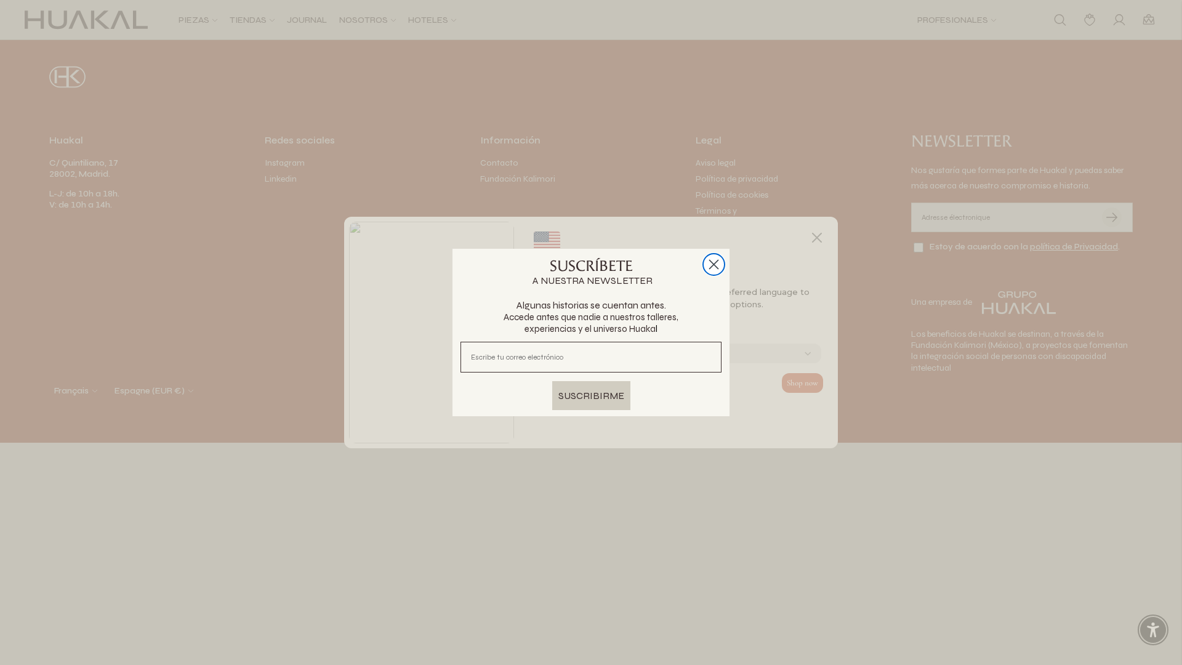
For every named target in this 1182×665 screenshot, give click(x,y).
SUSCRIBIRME (591, 395)
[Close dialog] (714, 264)
